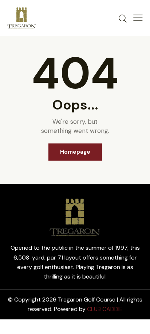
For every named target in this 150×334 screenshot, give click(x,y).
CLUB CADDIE (105, 309)
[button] (138, 18)
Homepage (75, 152)
